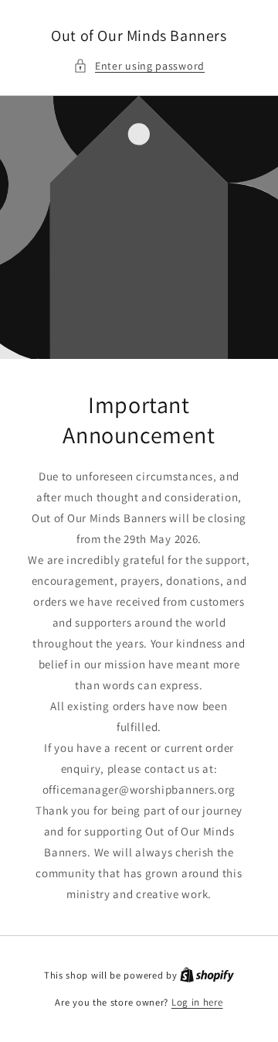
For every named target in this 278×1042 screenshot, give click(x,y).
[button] (139, 66)
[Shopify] (207, 975)
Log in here (197, 1002)
